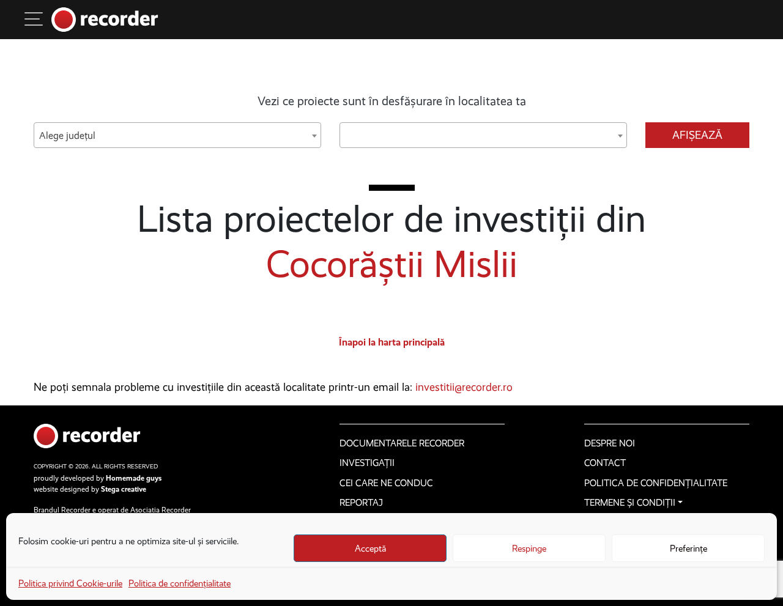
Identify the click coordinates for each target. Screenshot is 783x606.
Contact (605, 462)
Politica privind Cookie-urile (70, 583)
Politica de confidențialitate (179, 583)
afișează (697, 135)
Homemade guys (133, 478)
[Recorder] (104, 19)
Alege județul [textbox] (67, 135)
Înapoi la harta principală (392, 342)
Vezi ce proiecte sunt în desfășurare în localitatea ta (392, 101)
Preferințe (688, 548)
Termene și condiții (629, 502)
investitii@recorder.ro (464, 387)
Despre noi (609, 443)
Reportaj (361, 502)
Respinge (529, 548)
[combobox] (177, 135)
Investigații (367, 462)
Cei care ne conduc (386, 483)
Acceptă (370, 548)
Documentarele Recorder (402, 443)
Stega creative (123, 489)
